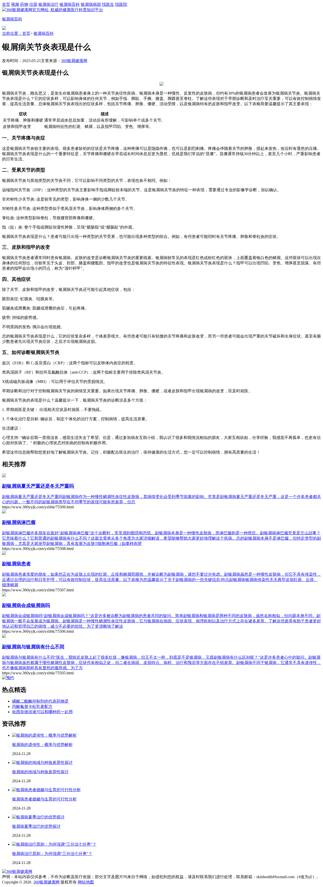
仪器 (33, 4)
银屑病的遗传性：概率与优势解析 (42, 744)
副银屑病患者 (16, 563)
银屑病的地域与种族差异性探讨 (40, 772)
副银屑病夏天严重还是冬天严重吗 (38, 486)
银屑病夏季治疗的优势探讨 (36, 826)
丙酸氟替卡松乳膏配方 (32, 706)
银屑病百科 (70, 4)
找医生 (108, 4)
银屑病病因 (91, 4)
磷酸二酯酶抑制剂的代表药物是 (40, 701)
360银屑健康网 (74, 61)
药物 (24, 4)
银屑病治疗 (48, 4)
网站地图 (86, 882)
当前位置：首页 (16, 33)
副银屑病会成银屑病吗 (26, 605)
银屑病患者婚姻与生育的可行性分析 (44, 799)
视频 (15, 4)
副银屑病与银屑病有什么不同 (33, 646)
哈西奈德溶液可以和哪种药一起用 (42, 712)
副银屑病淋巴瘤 (19, 522)
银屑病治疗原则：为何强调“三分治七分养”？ (52, 853)
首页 (6, 4)
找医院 (121, 4)
